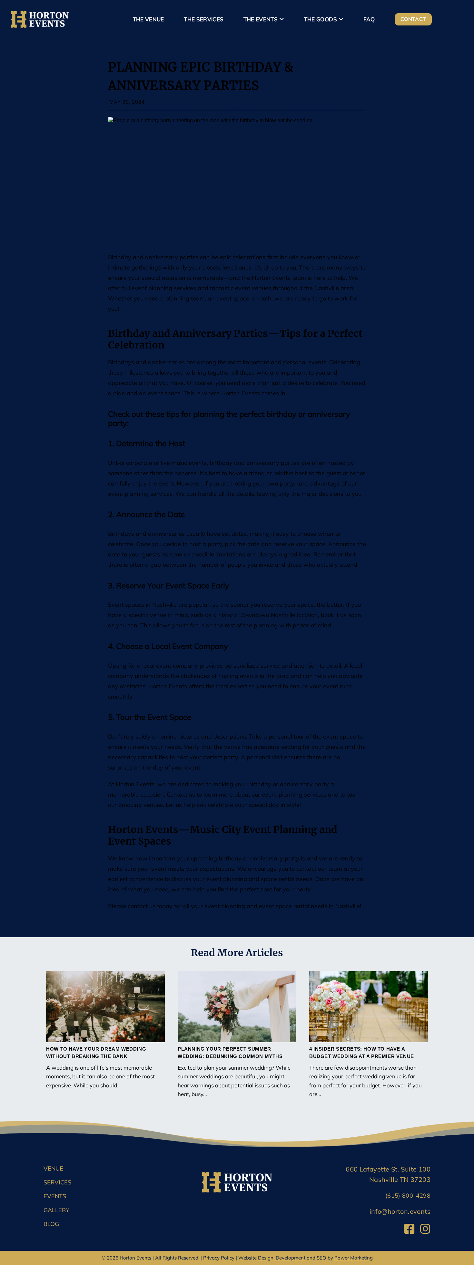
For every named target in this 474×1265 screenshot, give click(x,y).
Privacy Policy (218, 1258)
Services (57, 1182)
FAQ (369, 19)
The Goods (320, 19)
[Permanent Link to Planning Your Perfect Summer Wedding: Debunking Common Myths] (237, 1006)
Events (55, 1196)
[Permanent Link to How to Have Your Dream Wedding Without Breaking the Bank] (105, 1006)
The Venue (148, 19)
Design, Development (281, 1258)
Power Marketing (353, 1258)
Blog (51, 1224)
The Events (260, 19)
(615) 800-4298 (407, 1195)
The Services (203, 19)
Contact (413, 19)
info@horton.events (400, 1211)
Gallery (56, 1210)
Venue (53, 1168)
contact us (141, 906)
